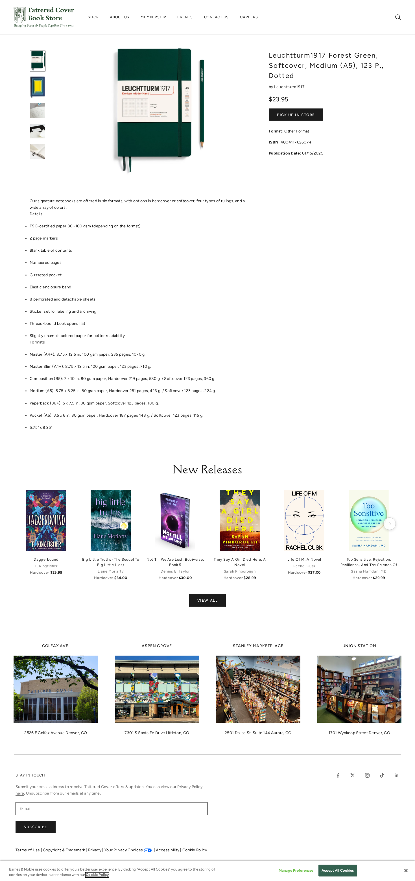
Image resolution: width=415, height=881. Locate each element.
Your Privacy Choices (123, 850)
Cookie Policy (194, 850)
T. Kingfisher (46, 566)
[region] (207, 871)
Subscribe (35, 827)
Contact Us (216, 17)
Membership (153, 17)
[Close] (406, 870)
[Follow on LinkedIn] (396, 775)
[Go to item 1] (37, 61)
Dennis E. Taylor (175, 571)
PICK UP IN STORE (296, 115)
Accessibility (168, 850)
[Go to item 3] (37, 111)
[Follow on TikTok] (382, 775)
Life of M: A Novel (304, 559)
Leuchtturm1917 (289, 86)
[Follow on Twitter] (352, 775)
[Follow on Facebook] (338, 775)
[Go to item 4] (37, 131)
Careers (249, 17)
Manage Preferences (296, 870)
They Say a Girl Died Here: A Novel (240, 562)
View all (207, 600)
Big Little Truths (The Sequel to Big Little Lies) (110, 562)
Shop (93, 17)
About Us (119, 17)
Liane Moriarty (111, 571)
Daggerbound (46, 559)
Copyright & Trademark (64, 850)
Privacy (95, 850)
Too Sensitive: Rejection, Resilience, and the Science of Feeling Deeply (368, 562)
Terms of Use (28, 850)
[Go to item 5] (37, 151)
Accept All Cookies (338, 870)
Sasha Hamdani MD (368, 571)
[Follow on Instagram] (367, 775)
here (20, 793)
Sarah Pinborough (240, 571)
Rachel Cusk (304, 566)
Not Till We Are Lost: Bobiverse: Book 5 (175, 562)
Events (185, 17)
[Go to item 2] (37, 87)
